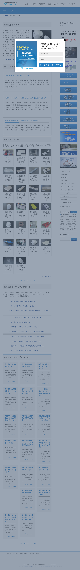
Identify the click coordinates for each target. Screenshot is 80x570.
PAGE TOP (76, 551)
